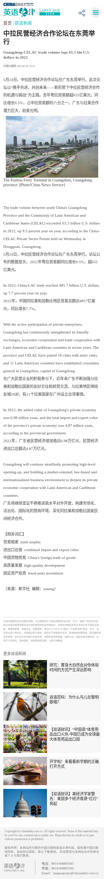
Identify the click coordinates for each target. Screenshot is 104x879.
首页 (8, 23)
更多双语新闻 (14, 654)
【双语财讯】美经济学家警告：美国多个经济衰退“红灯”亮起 (73, 799)
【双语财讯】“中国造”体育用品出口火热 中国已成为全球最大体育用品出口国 (74, 734)
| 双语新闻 (22, 23)
